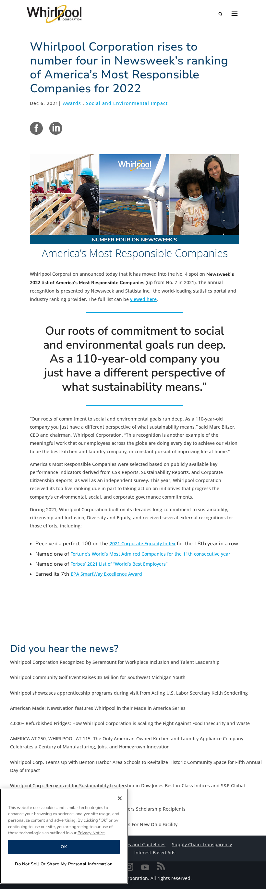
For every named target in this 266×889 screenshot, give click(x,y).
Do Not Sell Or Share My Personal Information (64, 864)
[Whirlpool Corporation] (54, 14)
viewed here (143, 299)
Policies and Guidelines (140, 844)
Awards (72, 103)
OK (64, 847)
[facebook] (36, 128)
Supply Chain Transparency (202, 844)
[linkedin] (55, 128)
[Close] (120, 798)
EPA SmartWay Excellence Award (106, 574)
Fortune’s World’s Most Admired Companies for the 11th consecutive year (150, 554)
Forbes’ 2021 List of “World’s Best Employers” (118, 564)
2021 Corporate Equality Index (142, 543)
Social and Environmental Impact (127, 103)
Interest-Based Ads (154, 852)
